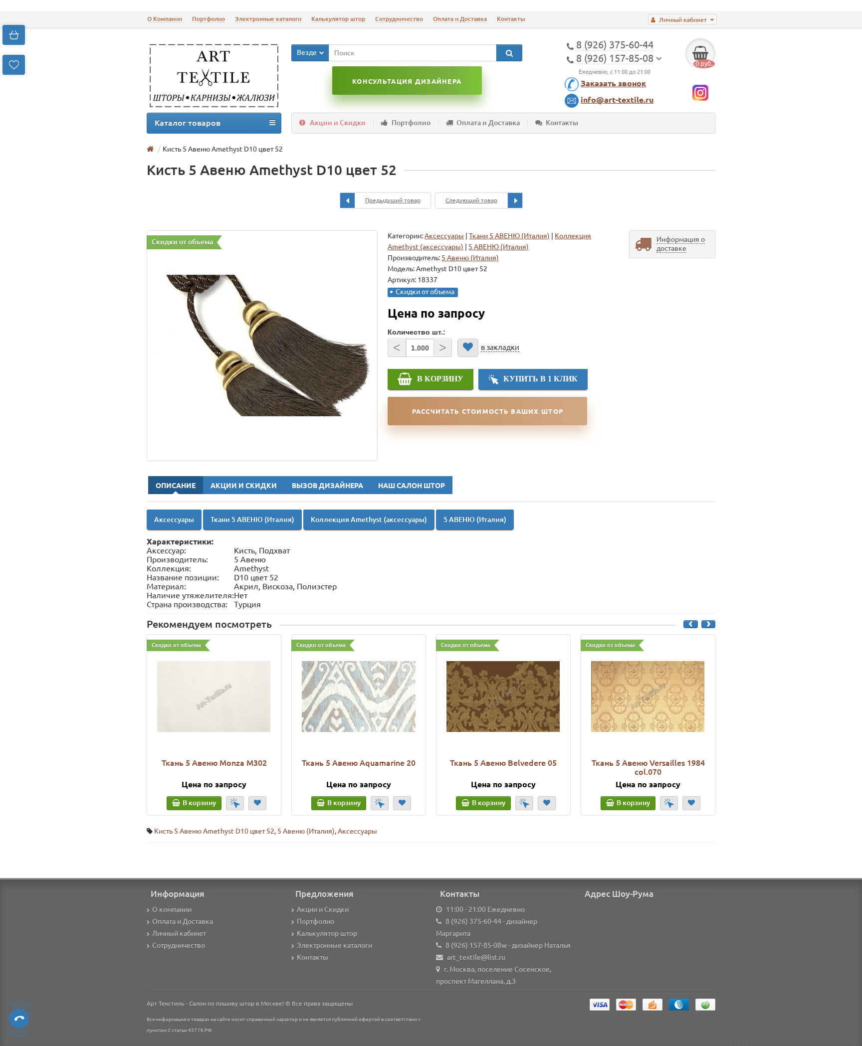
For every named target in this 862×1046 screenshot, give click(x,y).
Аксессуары (444, 236)
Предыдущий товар (393, 200)
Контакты (511, 18)
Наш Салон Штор (411, 486)
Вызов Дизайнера (327, 486)
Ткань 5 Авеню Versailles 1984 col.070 (648, 767)
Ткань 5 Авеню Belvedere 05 (503, 762)
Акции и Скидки (338, 123)
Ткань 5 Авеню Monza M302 (214, 762)
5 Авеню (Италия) (306, 831)
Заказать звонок (613, 83)
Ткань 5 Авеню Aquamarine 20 (359, 762)
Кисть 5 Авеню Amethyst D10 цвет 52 (214, 831)
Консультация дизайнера (406, 81)
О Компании (164, 18)
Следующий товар (471, 200)
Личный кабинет (179, 933)
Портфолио (208, 18)
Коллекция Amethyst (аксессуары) (369, 519)
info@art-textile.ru (617, 99)
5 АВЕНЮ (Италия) (498, 247)
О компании (172, 909)
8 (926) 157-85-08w (476, 945)
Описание (176, 486)
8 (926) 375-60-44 (473, 921)
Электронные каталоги (268, 18)
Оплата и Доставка (460, 18)
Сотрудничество (399, 18)
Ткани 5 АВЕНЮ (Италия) (509, 236)
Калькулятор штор (338, 18)
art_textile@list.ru (476, 957)
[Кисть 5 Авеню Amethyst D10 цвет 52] (262, 345)
